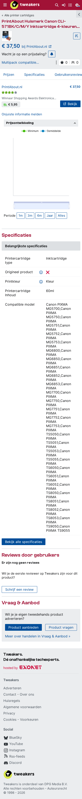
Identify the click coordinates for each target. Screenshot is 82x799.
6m (39, 215)
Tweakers (10, 784)
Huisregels (11, 701)
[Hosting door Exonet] (22, 668)
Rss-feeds (17, 756)
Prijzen (8, 74)
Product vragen (61, 627)
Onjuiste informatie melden (22, 114)
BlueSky (15, 737)
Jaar (50, 215)
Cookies (9, 719)
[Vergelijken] (76, 36)
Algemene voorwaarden (22, 707)
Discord (15, 762)
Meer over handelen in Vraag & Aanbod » (37, 636)
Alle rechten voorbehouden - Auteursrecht (35, 788)
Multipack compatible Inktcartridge (19, 62)
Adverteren (12, 688)
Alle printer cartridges (19, 15)
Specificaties (34, 74)
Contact (9, 694)
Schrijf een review (19, 589)
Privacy (9, 713)
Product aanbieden (23, 627)
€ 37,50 (75, 86)
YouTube (16, 744)
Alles (61, 215)
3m (30, 215)
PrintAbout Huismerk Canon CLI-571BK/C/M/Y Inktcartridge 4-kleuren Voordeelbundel (39, 26)
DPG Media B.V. (55, 784)
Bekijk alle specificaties (23, 542)
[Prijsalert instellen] (51, 54)
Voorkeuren (29, 719)
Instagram (17, 750)
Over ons (27, 694)
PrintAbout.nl (12, 87)
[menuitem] (56, 5)
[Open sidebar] (79, 14)
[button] (5, 5)
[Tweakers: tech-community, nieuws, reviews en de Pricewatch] (24, 5)
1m (21, 215)
